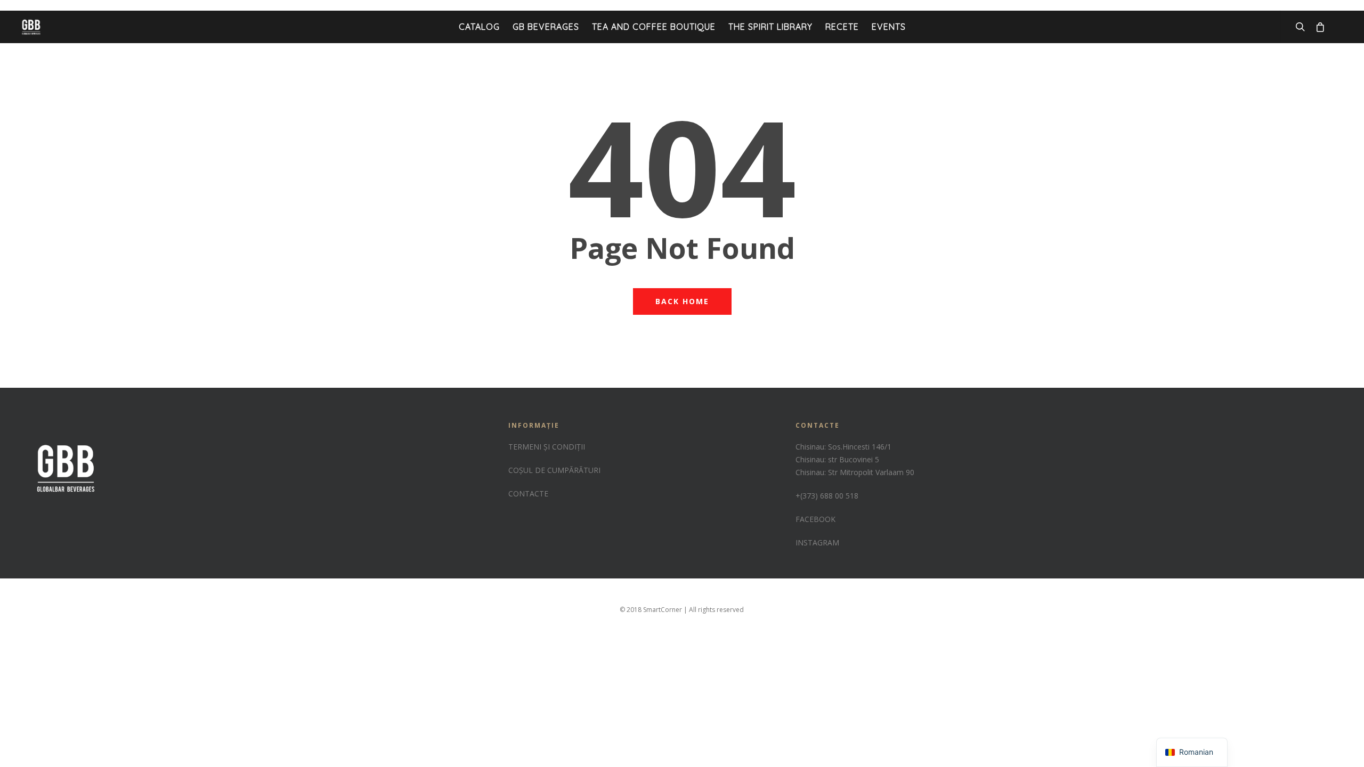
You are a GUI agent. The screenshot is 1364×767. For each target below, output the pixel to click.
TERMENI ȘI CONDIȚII (546, 447)
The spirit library (770, 26)
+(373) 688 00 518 (826, 496)
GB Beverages (546, 26)
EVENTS (889, 26)
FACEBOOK (815, 519)
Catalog (479, 26)
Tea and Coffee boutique (654, 26)
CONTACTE (528, 493)
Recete (842, 26)
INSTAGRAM (817, 542)
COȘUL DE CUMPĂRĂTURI (554, 470)
